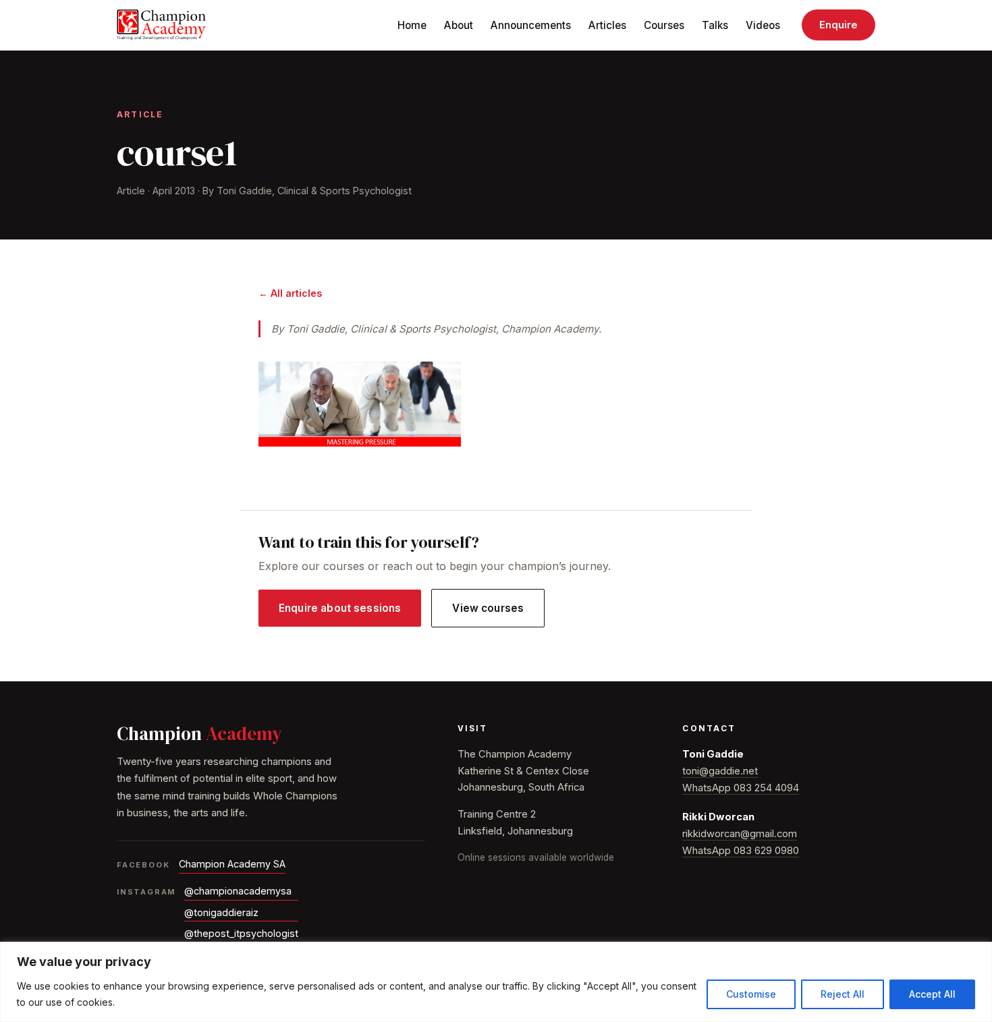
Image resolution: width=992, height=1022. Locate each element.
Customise (751, 994)
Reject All (842, 994)
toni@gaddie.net (720, 771)
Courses (664, 25)
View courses (488, 608)
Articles (607, 25)
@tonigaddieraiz (221, 912)
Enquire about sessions (340, 608)
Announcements (531, 25)
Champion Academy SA (232, 864)
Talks (715, 25)
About (458, 25)
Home (411, 25)
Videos (763, 25)
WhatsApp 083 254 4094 (740, 788)
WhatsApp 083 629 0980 (740, 851)
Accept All (932, 994)
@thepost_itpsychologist (241, 933)
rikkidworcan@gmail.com (739, 834)
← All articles (290, 293)
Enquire (838, 25)
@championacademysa (238, 891)
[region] (496, 982)
